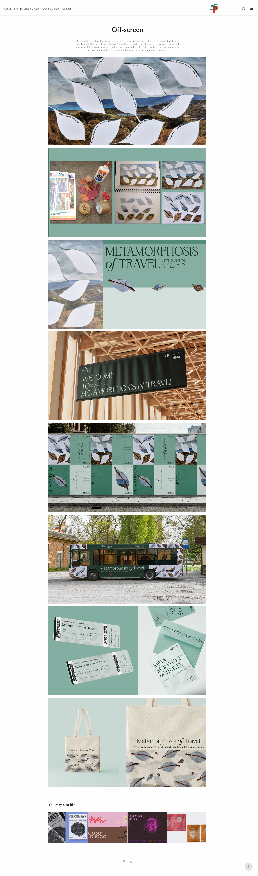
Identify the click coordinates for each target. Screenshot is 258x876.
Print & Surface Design (26, 8)
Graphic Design (50, 8)
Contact (66, 8)
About (7, 8)
